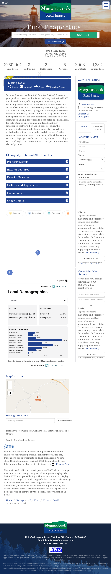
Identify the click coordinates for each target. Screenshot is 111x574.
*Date (81, 155)
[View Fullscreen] (10, 393)
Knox (37, 500)
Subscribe (91, 354)
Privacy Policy (63, 464)
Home (9, 500)
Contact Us (83, 113)
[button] (83, 35)
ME (29, 500)
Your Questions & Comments (87, 176)
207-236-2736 (87, 104)
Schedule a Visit (97, 128)
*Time (81, 164)
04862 (56, 500)
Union (46, 500)
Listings (20, 500)
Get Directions (63, 420)
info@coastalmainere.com (59, 540)
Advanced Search (53, 41)
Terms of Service (95, 263)
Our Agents (83, 116)
